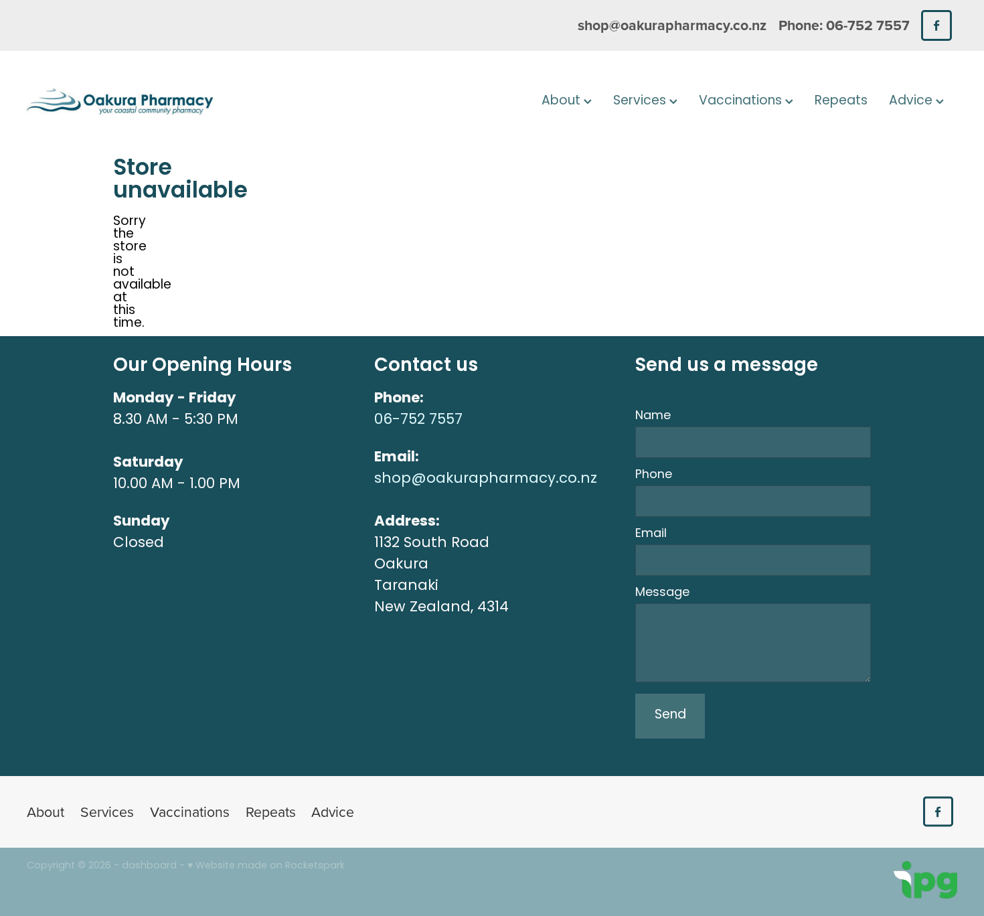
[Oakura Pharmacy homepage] (120, 101)
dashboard (149, 866)
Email (651, 534)
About (563, 101)
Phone (653, 475)
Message (662, 593)
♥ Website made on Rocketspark (266, 866)
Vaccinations (742, 101)
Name (653, 416)
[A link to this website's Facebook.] (936, 25)
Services (641, 101)
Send (670, 715)
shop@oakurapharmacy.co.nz (672, 25)
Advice (912, 101)
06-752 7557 (418, 420)
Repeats (841, 101)
